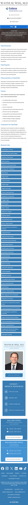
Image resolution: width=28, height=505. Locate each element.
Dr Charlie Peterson (14, 494)
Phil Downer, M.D (20, 492)
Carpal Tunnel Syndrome (8, 192)
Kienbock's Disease (7, 211)
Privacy (17, 473)
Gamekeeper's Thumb (7, 149)
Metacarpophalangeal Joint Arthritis (11, 321)
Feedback (4, 476)
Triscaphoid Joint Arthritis (8, 279)
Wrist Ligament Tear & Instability (10, 294)
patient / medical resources (14, 385)
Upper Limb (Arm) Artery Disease (10, 317)
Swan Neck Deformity (7, 267)
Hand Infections (6, 256)
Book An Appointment (15, 18)
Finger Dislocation (6, 188)
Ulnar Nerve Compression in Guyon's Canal (11, 303)
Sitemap (24, 473)
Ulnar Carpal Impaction (7, 283)
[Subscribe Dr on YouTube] (16, 468)
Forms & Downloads (14, 404)
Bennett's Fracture (6, 275)
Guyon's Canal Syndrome (8, 325)
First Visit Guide (13, 391)
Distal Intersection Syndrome (9, 240)
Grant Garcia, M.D (7, 492)
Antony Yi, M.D (19, 489)
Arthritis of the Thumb (7, 157)
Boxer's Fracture (6, 263)
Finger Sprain (5, 176)
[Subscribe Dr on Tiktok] (25, 468)
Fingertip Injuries (6, 215)
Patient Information (14, 34)
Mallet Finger (5, 184)
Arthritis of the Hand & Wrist (9, 165)
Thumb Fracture (6, 180)
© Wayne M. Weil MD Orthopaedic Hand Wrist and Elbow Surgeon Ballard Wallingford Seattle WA (14, 484)
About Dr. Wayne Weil (14, 375)
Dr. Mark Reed (9, 489)
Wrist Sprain (5, 172)
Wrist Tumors (5, 259)
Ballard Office (14, 420)
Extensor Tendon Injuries (8, 291)
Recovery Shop (14, 21)
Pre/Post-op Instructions (16, 410)
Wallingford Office (14, 442)
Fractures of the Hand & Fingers (10, 153)
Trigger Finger (5, 200)
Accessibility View (14, 478)
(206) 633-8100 (15, 15)
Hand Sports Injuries (7, 334)
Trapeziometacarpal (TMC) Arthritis (11, 308)
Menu (11, 26)
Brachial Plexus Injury (7, 219)
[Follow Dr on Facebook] (2, 468)
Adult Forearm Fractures (8, 248)
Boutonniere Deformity (7, 252)
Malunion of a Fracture (7, 298)
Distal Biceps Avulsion (7, 244)
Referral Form (13, 397)
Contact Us (22, 476)
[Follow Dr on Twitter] (11, 468)
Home (2, 473)
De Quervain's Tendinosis (8, 169)
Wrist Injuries (5, 204)
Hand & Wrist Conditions (11, 35)
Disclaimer (9, 473)
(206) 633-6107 (15, 453)
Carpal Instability (6, 271)
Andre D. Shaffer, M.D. (14, 497)
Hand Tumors (5, 287)
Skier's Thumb (5, 207)
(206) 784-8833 (15, 429)
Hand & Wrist (23, 34)
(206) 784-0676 (15, 432)
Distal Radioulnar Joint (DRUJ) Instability (9, 312)
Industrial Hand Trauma (7, 236)
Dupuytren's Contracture (8, 196)
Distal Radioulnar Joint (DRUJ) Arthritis (9, 227)
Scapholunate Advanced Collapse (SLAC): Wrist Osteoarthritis (10, 329)
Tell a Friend (13, 476)
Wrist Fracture (5, 161)
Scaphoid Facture (6, 232)
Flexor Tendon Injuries (7, 223)
